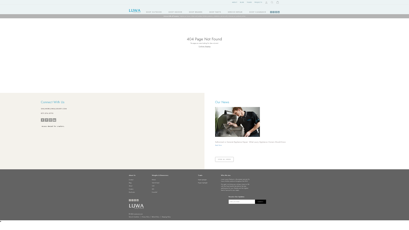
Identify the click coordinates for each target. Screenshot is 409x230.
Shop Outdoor (154, 12)
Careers (131, 189)
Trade (249, 2)
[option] (204, 16)
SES (153, 189)
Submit (260, 202)
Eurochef (154, 192)
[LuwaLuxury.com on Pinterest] (274, 12)
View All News (224, 159)
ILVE (153, 186)
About (234, 2)
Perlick (154, 180)
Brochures (132, 192)
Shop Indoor (175, 12)
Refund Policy (155, 217)
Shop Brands (195, 12)
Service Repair (235, 12)
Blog (242, 2)
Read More (218, 145)
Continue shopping (204, 46)
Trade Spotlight (202, 180)
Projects (258, 2)
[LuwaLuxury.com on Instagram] (276, 12)
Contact (131, 180)
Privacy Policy (146, 217)
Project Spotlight (202, 183)
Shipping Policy (166, 217)
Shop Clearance (257, 12)
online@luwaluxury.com (54, 109)
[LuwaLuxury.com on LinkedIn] (279, 12)
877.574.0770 (47, 113)
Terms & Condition (134, 217)
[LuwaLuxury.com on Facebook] (271, 12)
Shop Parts (215, 12)
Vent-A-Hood (155, 183)
